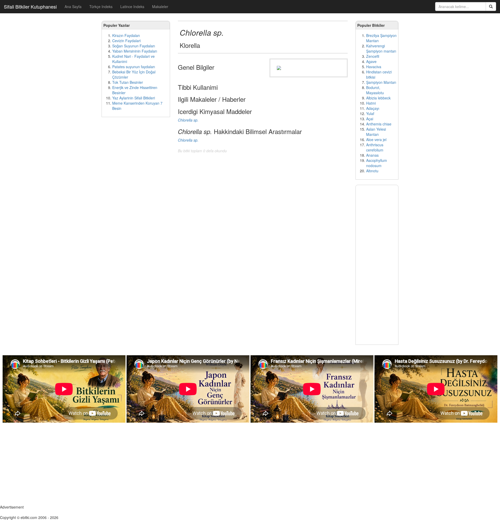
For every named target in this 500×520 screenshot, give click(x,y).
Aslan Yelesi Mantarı (376, 131)
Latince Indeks (132, 6)
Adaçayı (372, 108)
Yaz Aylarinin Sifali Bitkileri (133, 97)
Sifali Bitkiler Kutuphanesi (30, 6)
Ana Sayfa (73, 6)
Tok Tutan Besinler (127, 82)
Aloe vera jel (376, 139)
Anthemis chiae (378, 123)
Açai (369, 118)
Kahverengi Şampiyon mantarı (381, 48)
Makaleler (160, 6)
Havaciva (373, 66)
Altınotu (372, 170)
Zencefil (372, 56)
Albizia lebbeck (378, 97)
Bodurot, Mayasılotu (375, 90)
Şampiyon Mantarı (381, 82)
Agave (371, 61)
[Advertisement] (136, 200)
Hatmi (371, 103)
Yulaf (370, 113)
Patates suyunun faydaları (133, 66)
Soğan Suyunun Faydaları (133, 45)
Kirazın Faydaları (126, 35)
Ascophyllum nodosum (376, 163)
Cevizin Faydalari (126, 40)
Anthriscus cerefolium (374, 147)
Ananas (372, 155)
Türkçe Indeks (101, 6)
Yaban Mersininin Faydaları (134, 51)
